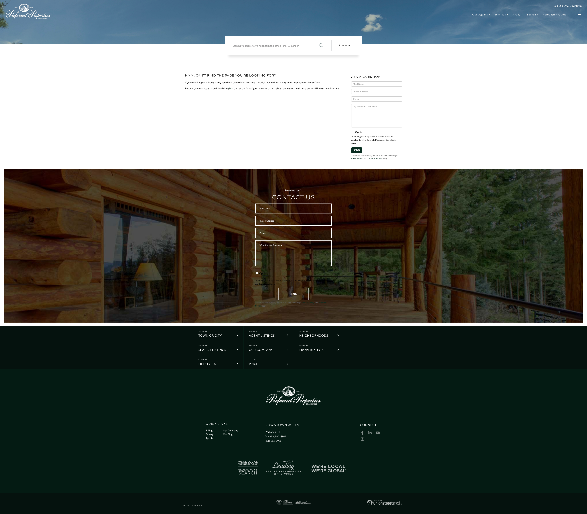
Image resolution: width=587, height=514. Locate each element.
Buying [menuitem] (209, 434)
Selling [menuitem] (209, 430)
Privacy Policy (357, 158)
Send (356, 150)
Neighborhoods (313, 335)
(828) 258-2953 (273, 440)
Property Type (312, 349)
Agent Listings (262, 335)
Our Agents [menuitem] (480, 14)
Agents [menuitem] (209, 438)
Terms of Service (375, 158)
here (231, 88)
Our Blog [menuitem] (228, 434)
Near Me (346, 45)
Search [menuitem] (531, 14)
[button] (321, 45)
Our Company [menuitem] (230, 430)
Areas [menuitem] (516, 14)
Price (253, 364)
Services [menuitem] (500, 14)
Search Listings (212, 349)
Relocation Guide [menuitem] (555, 14)
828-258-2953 (561, 5)
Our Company (261, 349)
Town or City (210, 335)
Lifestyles (207, 364)
